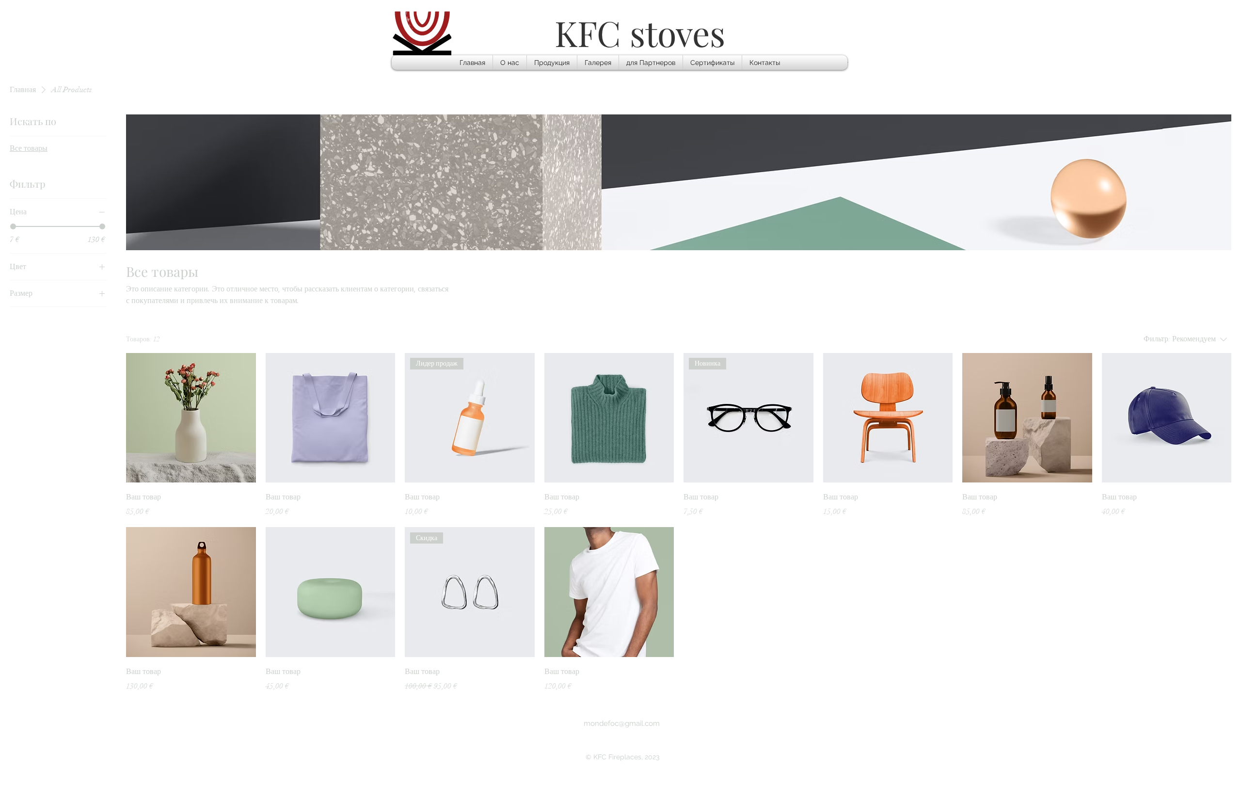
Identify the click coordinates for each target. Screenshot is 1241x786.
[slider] (13, 226)
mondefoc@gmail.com (622, 723)
